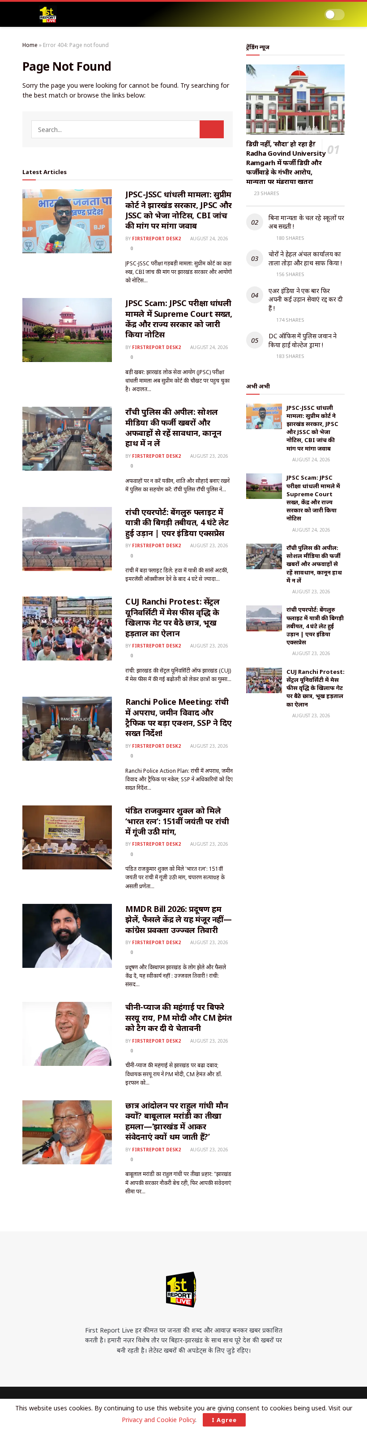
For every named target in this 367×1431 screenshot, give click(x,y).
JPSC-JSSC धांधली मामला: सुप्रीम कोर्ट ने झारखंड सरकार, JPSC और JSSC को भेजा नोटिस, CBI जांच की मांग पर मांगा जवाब (178, 210)
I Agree (224, 1420)
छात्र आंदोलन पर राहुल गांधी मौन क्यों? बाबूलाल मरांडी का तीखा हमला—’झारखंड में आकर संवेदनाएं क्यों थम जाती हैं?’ (176, 1121)
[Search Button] (212, 129)
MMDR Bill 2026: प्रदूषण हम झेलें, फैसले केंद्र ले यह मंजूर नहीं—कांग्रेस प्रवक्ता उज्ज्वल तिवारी (178, 919)
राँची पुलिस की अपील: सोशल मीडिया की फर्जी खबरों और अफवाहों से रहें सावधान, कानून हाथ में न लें (173, 427)
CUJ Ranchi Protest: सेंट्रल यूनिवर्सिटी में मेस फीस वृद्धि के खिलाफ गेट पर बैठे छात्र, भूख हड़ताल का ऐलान (172, 617)
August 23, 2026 (208, 456)
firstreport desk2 (156, 238)
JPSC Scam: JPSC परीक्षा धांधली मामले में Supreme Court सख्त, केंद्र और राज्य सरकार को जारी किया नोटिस (178, 319)
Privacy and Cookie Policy (158, 1419)
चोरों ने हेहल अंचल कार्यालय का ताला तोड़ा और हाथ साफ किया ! (305, 258)
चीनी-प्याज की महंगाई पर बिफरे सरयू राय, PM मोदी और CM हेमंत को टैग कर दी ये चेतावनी (178, 1017)
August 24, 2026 (208, 238)
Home (30, 45)
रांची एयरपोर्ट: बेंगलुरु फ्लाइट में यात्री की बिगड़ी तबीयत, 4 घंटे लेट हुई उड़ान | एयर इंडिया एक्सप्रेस (177, 522)
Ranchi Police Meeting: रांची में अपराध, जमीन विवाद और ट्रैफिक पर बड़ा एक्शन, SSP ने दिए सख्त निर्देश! (178, 717)
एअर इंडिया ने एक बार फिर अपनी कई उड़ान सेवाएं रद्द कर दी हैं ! (306, 299)
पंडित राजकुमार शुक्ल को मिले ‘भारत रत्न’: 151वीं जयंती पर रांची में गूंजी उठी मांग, (177, 821)
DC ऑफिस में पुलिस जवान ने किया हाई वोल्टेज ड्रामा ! (303, 340)
